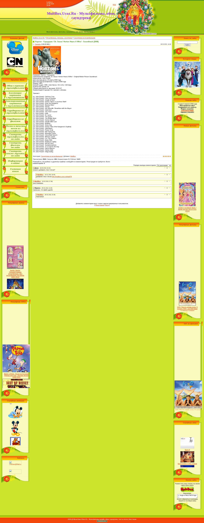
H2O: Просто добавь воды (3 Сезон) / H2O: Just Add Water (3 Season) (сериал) (187, 302)
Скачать (38, 44)
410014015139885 (187, 110)
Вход (107, 205)
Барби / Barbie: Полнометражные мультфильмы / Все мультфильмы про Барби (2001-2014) (15, 268)
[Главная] (48, 30)
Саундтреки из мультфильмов (84, 38)
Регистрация (99, 205)
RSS (114, 4)
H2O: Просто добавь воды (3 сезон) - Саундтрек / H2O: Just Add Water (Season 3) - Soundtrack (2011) (188, 405)
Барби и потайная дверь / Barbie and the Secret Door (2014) (187, 203)
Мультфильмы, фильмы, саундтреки (59, 38)
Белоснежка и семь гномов (187, 457)
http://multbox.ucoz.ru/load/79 (62, 176)
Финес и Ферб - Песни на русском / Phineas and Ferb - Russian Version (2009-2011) (16, 369)
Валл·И (187, 444)
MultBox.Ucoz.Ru (39, 38)
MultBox (73, 156)
